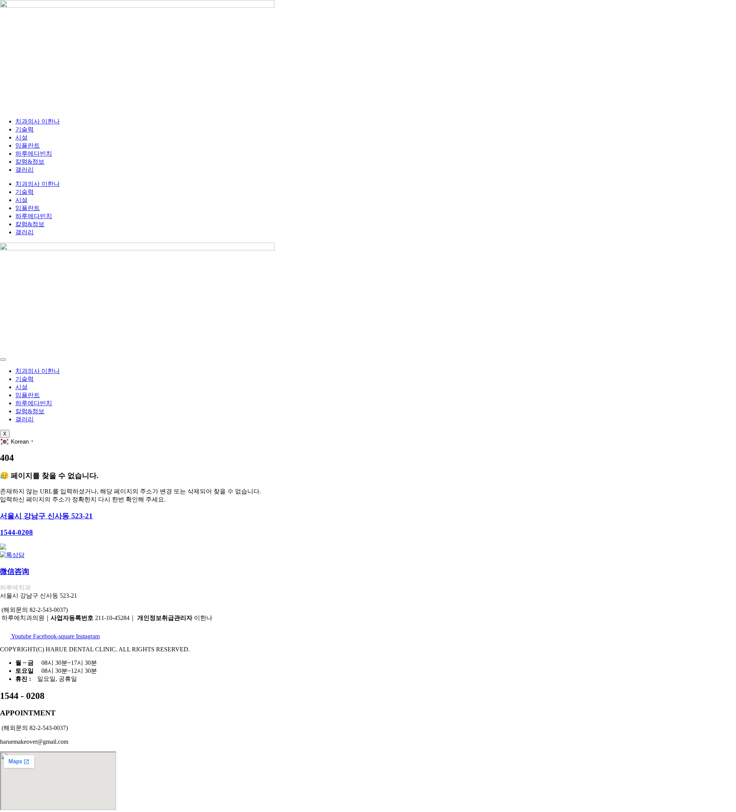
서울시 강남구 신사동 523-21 (46, 516)
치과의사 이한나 (37, 121)
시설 (21, 137)
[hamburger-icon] (3, 359)
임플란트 (27, 145)
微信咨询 (14, 571)
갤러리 (24, 169)
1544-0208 (16, 532)
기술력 (24, 129)
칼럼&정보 (29, 161)
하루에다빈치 (33, 153)
